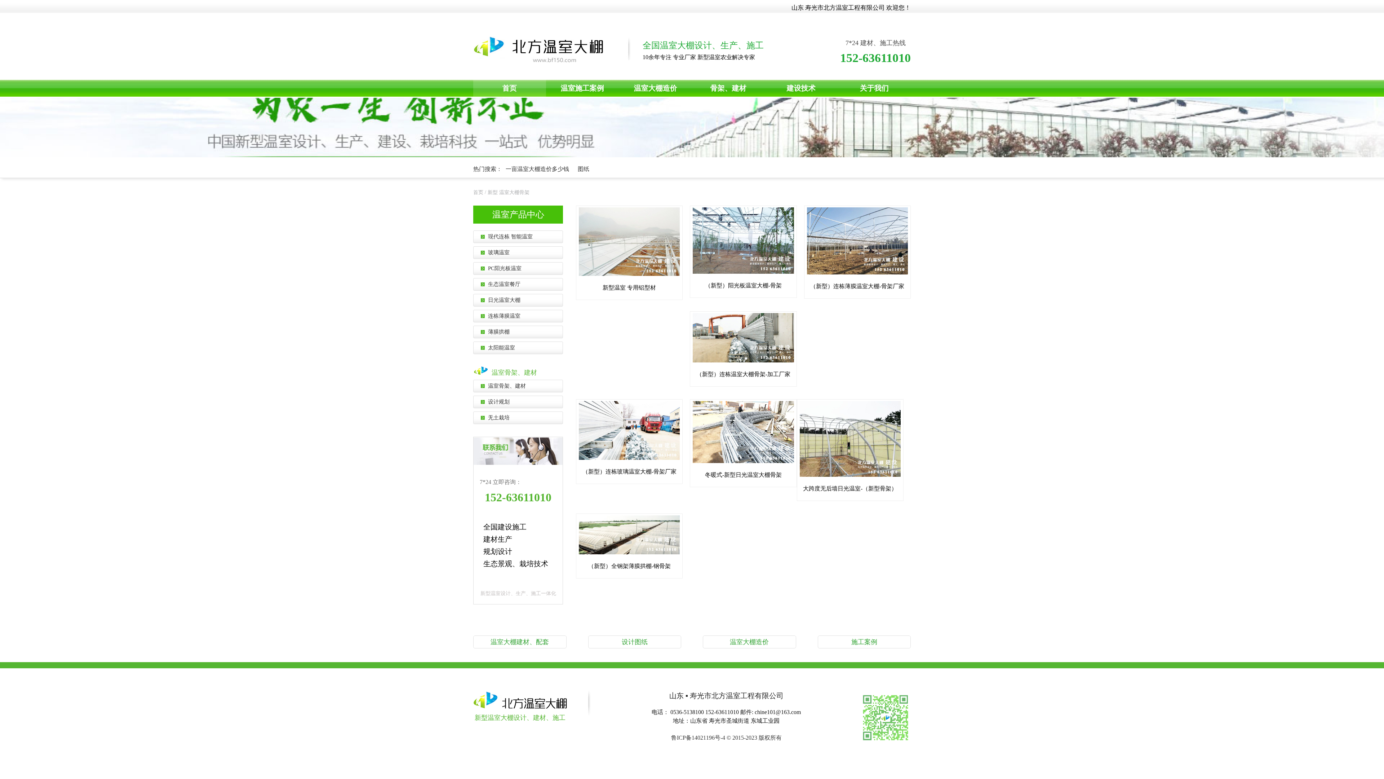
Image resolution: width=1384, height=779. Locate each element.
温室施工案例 (582, 88)
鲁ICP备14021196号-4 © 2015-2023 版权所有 (726, 738)
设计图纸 (635, 642)
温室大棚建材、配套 (520, 642)
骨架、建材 (728, 88)
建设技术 (801, 88)
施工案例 (864, 642)
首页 (509, 88)
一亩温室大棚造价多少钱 (538, 169)
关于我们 (874, 88)
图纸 (583, 169)
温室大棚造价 (655, 88)
